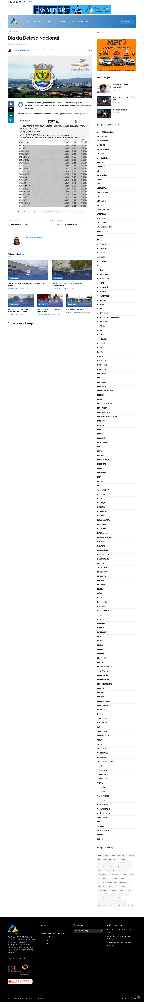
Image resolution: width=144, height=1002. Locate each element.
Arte (99, 197)
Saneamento (102, 723)
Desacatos (102, 361)
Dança (100, 352)
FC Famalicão (114, 875)
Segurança (102, 731)
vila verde (121, 906)
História (101, 507)
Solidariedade (103, 757)
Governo (101, 494)
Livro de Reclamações (49, 944)
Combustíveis (103, 274)
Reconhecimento (104, 684)
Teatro (100, 766)
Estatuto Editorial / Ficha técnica (53, 933)
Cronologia (102, 339)
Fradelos (69, 212)
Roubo (100, 714)
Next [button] (108, 9)
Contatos (32, 2)
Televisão (38, 22)
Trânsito (101, 792)
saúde (111, 898)
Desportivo (102, 365)
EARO (100, 871)
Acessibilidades (104, 141)
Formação (101, 464)
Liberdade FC (103, 879)
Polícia (100, 636)
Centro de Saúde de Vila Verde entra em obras (26, 284)
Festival (101, 455)
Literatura (102, 572)
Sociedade (101, 749)
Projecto (101, 658)
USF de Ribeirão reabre (75, 309)
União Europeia (103, 813)
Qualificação (103, 671)
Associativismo (104, 210)
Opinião (50, 22)
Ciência (100, 266)
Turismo (101, 800)
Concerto (101, 304)
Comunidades (103, 296)
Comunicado (102, 291)
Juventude (102, 567)
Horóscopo (102, 516)
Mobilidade (102, 585)
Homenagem (102, 511)
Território (102, 779)
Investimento (103, 559)
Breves (100, 236)
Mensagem (101, 576)
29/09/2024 (117, 90)
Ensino (100, 399)
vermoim (122, 902)
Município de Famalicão (107, 882)
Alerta (100, 162)
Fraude (100, 468)
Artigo (100, 205)
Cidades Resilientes (121, 110)
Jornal (27, 22)
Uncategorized (103, 809)
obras (115, 886)
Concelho (101, 300)
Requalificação (104, 705)
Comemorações (104, 279)
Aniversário (102, 175)
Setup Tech (21, 958)
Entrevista (102, 408)
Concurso (101, 309)
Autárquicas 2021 (104, 227)
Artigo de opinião (118, 855)
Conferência (102, 313)
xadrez (130, 906)
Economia (101, 373)
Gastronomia (103, 490)
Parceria (101, 623)
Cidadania (101, 261)
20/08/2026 (57, 314)
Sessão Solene (103, 736)
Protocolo (102, 662)
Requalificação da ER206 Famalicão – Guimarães (18, 310)
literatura (114, 879)
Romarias (101, 710)
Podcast (62, 22)
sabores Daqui (103, 718)
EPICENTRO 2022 (103, 412)
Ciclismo (101, 257)
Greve (99, 498)
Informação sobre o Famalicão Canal (47, 2)
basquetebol (113, 859)
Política (101, 641)
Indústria (101, 529)
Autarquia (101, 223)
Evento (100, 434)
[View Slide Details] (72, 10)
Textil (100, 783)
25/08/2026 (27, 314)
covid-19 (121, 863)
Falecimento (102, 442)
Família (100, 447)
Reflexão (101, 692)
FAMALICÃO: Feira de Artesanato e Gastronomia (67, 284)
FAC (113, 871)
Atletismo (101, 214)
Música (100, 593)
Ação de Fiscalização (106, 132)
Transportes (103, 796)
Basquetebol (103, 231)
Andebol (101, 171)
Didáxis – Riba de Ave (123, 867)
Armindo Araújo (103, 855)
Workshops (102, 835)
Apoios (100, 184)
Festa (99, 451)
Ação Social (102, 136)
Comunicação (103, 287)
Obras (99, 615)
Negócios (101, 606)
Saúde (99, 727)
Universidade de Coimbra (107, 902)
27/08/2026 (27, 289)
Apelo (99, 179)
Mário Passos (123, 882)
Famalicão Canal (18, 998)
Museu (100, 589)
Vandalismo (102, 817)
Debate (100, 356)
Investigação (103, 555)
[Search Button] (132, 22)
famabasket (122, 871)
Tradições (101, 787)
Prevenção (102, 654)
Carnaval (101, 253)
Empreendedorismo (105, 391)
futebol (124, 875)
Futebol (100, 481)
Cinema (100, 270)
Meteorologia (103, 580)
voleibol (101, 826)
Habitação (101, 503)
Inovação (101, 546)
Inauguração (103, 524)
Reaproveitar (103, 680)
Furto (100, 477)
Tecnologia (102, 770)
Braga (123, 859)
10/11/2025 (117, 103)
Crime (99, 330)
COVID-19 (101, 326)
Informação (102, 533)
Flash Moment (103, 460)
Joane (131, 875)
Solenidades (102, 753)
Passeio (100, 628)
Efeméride (101, 386)
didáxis (110, 867)
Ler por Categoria (79, 22)
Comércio (101, 283)
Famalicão (102, 875)
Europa (100, 429)
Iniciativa (101, 542)
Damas (100, 348)
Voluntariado (103, 830)
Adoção (100, 154)
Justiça (100, 563)
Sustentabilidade (105, 761)
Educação (101, 382)
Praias (100, 645)
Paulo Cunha (103, 890)
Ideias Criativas (104, 520)
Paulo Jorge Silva (16, 289)
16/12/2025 (117, 113)
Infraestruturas (104, 537)
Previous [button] (35, 9)
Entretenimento (104, 404)
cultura (129, 863)
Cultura (101, 343)
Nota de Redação (104, 611)
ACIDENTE (101, 145)
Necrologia (102, 602)
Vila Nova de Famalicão (106, 906)
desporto (101, 867)
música (101, 886)
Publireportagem (104, 667)
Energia (100, 395)
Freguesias (56, 50)
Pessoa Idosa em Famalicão (120, 86)
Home (25, 2)
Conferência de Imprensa (108, 317)
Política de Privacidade (49, 937)
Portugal (122, 890)
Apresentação (103, 188)
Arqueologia (102, 192)
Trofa (119, 898)
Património (102, 632)
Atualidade (16, 32)
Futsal (100, 485)
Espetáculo (102, 421)
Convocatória (38, 212)
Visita (99, 822)
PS (129, 890)
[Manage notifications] (139, 997)
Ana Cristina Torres (22, 50)
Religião (100, 697)
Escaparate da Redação (107, 417)
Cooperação (102, 322)
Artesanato (102, 201)
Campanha (101, 244)
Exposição (101, 438)
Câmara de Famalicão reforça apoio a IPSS (49, 310)
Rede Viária (102, 688)
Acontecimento (104, 149)
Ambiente (101, 166)
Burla (99, 240)
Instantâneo (102, 550)
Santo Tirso (102, 898)
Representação (103, 701)
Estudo (100, 425)
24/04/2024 (36, 50)
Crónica (100, 335)
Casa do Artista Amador (106, 863)
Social (100, 744)
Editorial (101, 378)
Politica (113, 890)
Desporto (101, 369)
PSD (99, 894)
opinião (123, 886)
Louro (122, 879)
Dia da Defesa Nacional (54, 212)
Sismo (99, 740)
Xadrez (100, 839)
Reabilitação (102, 675)
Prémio (100, 649)
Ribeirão (125, 894)
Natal (99, 598)
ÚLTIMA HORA (102, 804)
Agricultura (102, 158)
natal (108, 886)
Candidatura (102, 248)
